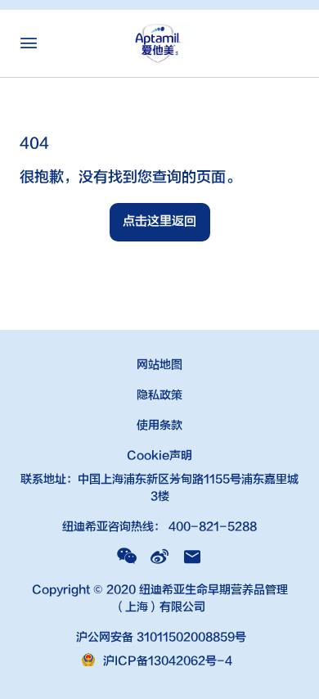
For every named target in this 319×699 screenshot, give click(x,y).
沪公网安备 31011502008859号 (159, 637)
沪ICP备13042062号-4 (167, 661)
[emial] (192, 556)
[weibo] (159, 556)
